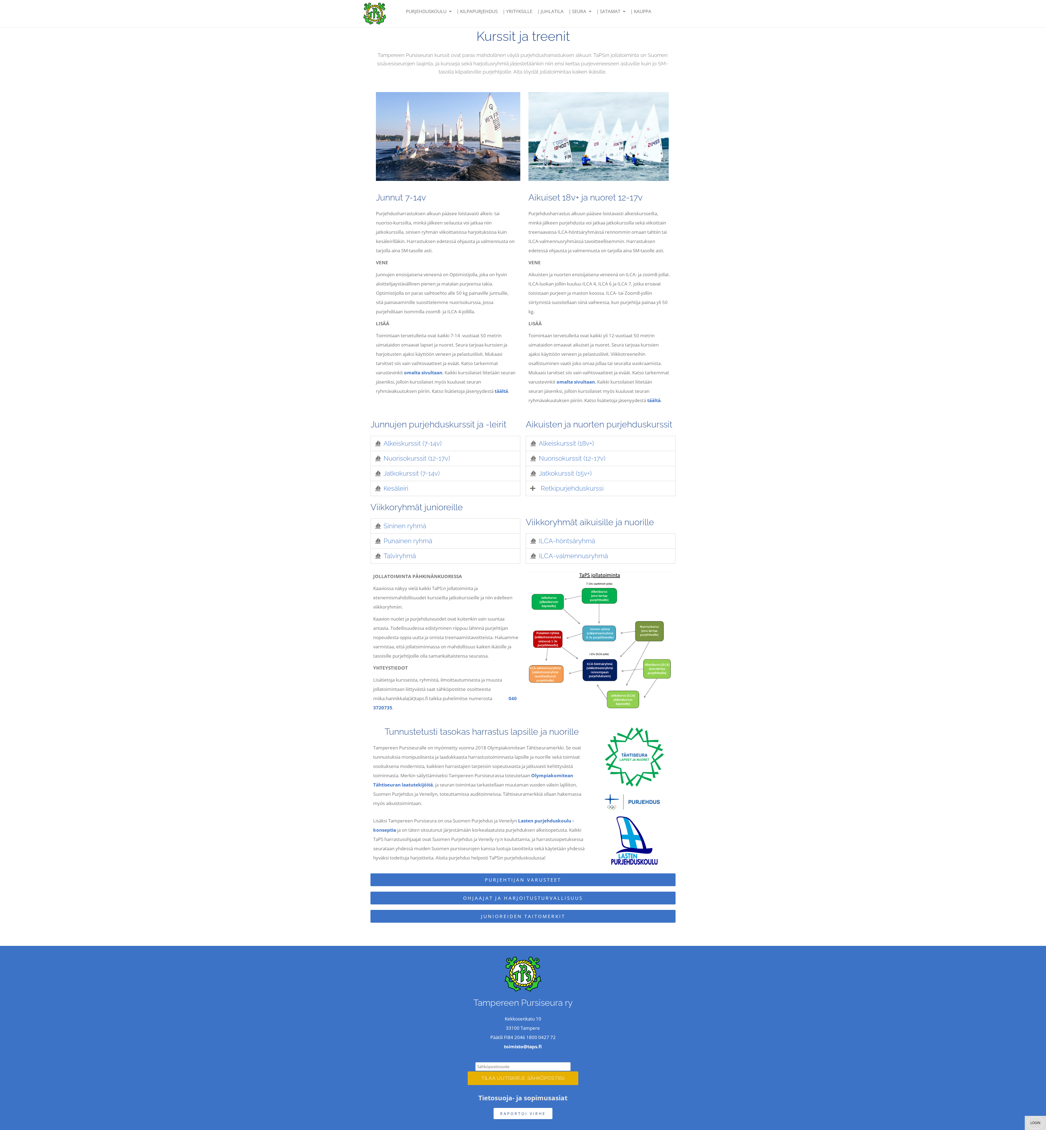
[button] (428, 11)
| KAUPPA (640, 11)
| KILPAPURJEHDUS (477, 11)
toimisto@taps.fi (523, 1046)
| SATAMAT (608, 11)
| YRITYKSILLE (517, 11)
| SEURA (577, 11)
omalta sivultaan (423, 372)
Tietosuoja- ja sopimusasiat (522, 1097)
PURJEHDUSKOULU (426, 11)
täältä (501, 391)
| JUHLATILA (550, 11)
